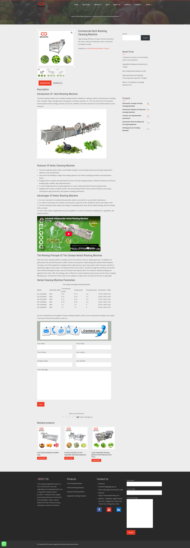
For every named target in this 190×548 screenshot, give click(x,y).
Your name (130, 480)
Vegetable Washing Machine (76, 496)
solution (85, 5)
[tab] (45, 83)
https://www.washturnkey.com (108, 495)
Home (76, 5)
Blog (107, 5)
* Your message (132, 498)
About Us (116, 5)
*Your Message (42, 370)
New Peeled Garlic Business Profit (134, 71)
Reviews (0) (57, 83)
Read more (41, 458)
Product (97, 5)
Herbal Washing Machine (83, 16)
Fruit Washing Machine (74, 483)
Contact (138, 5)
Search (124, 34)
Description (45, 83)
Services (127, 5)
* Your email (131, 489)
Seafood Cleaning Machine (76, 492)
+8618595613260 (116, 490)
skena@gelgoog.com (109, 487)
